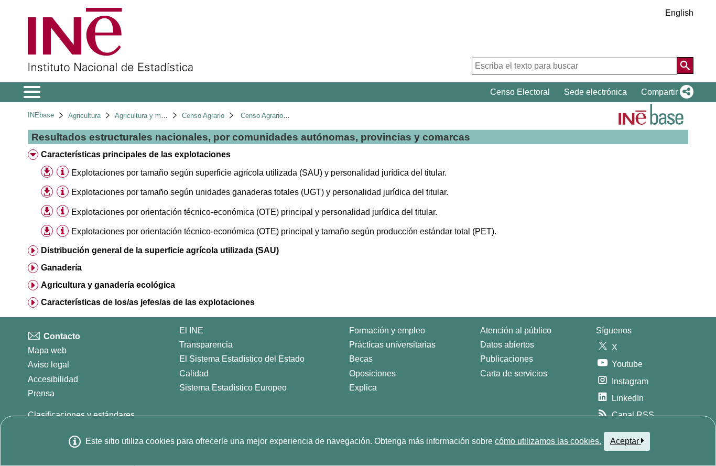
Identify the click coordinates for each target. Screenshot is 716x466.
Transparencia (206, 344)
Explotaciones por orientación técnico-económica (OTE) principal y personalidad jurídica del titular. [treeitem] (254, 212)
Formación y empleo (387, 330)
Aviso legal (48, 364)
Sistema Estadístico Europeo (233, 387)
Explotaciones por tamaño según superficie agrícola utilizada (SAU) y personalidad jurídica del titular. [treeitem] (259, 172)
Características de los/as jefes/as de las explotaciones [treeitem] (148, 302)
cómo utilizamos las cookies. (548, 441)
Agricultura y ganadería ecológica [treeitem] (108, 284)
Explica (363, 387)
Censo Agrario (203, 116)
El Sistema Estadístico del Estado (242, 358)
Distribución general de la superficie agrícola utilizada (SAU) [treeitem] (160, 250)
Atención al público (515, 330)
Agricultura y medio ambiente (159, 116)
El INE (191, 330)
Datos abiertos (507, 344)
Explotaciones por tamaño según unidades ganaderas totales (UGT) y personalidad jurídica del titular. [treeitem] (259, 192)
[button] (665, 92)
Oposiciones (372, 373)
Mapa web (47, 350)
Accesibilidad (53, 379)
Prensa (41, 393)
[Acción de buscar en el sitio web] (685, 65)
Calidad (194, 373)
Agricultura (84, 116)
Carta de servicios (513, 373)
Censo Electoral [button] (520, 92)
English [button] (679, 12)
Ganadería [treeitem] (61, 267)
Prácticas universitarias (392, 344)
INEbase (41, 115)
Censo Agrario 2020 (270, 116)
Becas (361, 358)
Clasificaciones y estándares (81, 414)
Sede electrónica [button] (595, 92)
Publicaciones (506, 358)
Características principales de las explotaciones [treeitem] (136, 154)
